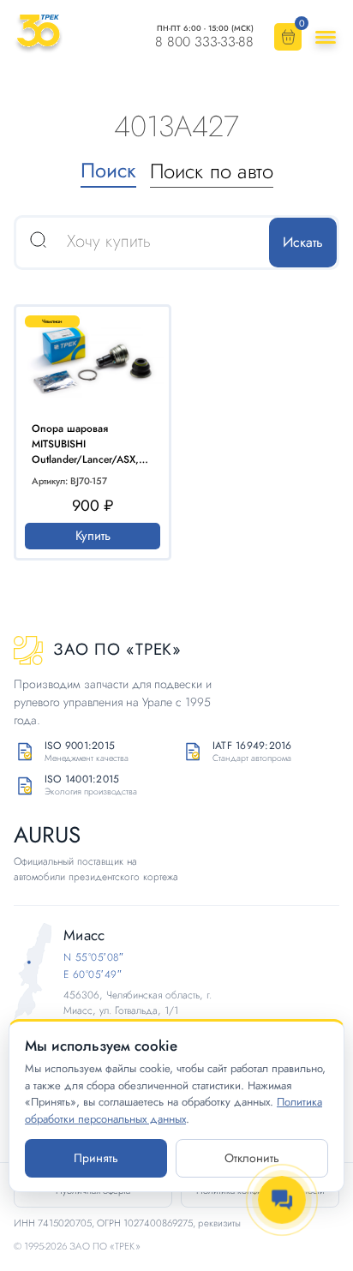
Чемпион (52, 321)
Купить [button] (93, 535)
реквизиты (219, 1223)
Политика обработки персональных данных (173, 1110)
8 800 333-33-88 (204, 42)
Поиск (108, 170)
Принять (96, 1157)
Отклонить (251, 1157)
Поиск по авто (211, 171)
